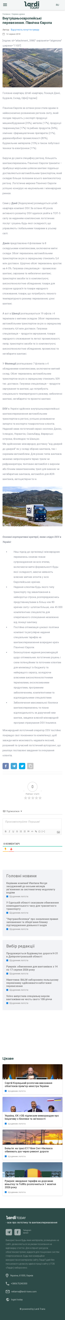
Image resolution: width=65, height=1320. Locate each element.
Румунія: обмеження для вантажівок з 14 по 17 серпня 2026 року (32, 968)
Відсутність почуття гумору (25, 29)
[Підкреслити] (13, 831)
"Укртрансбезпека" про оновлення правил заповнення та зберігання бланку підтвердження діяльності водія (32, 922)
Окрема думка (18, 14)
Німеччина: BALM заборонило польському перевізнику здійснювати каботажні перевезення (32, 983)
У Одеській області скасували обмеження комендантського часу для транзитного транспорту (32, 905)
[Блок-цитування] (28, 831)
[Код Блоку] (32, 831)
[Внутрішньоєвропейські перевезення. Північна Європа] (6, 766)
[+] (43, 831)
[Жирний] (5, 831)
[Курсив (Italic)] (9, 831)
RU (57, 4)
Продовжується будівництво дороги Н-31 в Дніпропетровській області (32, 955)
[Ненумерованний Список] (24, 831)
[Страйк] (17, 831)
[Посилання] (36, 831)
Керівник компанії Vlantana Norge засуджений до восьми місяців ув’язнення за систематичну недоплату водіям (30, 888)
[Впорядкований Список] (21, 831)
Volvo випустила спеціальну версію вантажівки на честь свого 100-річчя (29, 998)
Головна (6, 14)
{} (39, 831)
